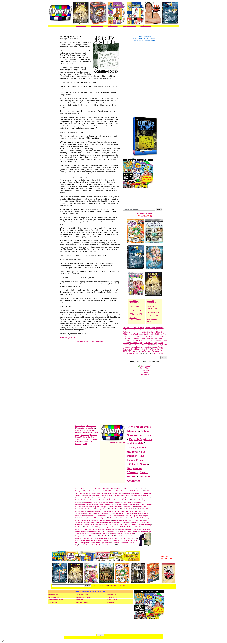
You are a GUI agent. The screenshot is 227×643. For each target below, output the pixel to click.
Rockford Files (107, 491)
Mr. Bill (136, 345)
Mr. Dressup (117, 493)
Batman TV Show (125, 529)
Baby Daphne (146, 493)
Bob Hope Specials (101, 524)
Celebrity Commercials (87, 545)
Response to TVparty (134, 470)
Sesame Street (89, 524)
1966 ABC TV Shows (121, 504)
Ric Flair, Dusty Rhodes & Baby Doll (87, 506)
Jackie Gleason (129, 533)
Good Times (127, 345)
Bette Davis (79, 518)
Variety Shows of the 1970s (137, 449)
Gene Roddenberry (95, 491)
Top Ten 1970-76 (147, 336)
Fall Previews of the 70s (141, 332)
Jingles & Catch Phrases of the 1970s (137, 349)
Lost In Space (105, 527)
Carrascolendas (106, 493)
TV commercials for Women (139, 351)
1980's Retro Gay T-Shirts (127, 524)
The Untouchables (98, 529)
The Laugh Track (135, 458)
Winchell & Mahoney (92, 495)
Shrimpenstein (80, 504)
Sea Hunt (117, 491)
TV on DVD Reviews (82, 594)
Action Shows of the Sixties (139, 433)
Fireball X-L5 (105, 495)
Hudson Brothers (117, 533)
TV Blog (85, 444)
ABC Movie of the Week (133, 511)
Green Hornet (136, 529)
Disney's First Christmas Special (86, 497)
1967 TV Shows (134, 504)
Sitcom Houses (130, 518)
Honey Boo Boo (130, 488)
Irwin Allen (87, 529)
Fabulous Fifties (87, 432)
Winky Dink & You (81, 520)
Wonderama (79, 524)
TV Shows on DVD (81, 26)
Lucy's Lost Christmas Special (85, 540)
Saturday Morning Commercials (112, 513)
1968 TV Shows (146, 504)
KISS (133, 506)
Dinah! (143, 345)
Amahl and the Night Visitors (100, 542)
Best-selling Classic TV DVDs (135, 319)
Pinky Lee (115, 527)
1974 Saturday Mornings (106, 502)
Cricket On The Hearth (129, 540)
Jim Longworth (52, 602)
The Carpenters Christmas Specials (107, 522)
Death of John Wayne (90, 502)
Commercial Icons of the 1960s (123, 520)
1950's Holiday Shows (82, 542)
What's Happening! (143, 518)
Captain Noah (124, 495)
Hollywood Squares (81, 536)
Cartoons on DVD (153, 312)
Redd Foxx (111, 518)
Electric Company (142, 515)
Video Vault (79, 430)
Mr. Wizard (115, 495)
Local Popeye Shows (92, 504)
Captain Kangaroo (131, 513)
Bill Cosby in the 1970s (131, 531)
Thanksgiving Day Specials (139, 495)
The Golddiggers (145, 531)
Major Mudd (126, 493)
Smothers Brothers (106, 520)
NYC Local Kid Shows (116, 515)
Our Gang (84, 531)
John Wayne (83, 491)
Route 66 (87, 522)
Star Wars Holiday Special (139, 334)
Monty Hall (96, 493)
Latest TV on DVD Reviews (134, 302)
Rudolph (98, 545)
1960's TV (104, 488)
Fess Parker (79, 527)
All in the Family (134, 338)
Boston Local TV (90, 515)
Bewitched (78, 502)
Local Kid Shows (125, 522)
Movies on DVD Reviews (152, 320)
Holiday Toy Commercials (84, 500)
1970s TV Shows (90, 533)
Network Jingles (136, 343)
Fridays (103, 506)
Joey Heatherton (124, 500)
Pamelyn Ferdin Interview (133, 347)
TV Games (120, 488)
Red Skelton (118, 506)
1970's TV (112, 488)
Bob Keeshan (103, 536)
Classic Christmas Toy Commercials (108, 540)
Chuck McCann (121, 502)
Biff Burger (158, 353)
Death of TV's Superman (140, 522)
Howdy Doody (88, 527)
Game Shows (85, 435)
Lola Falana (80, 533)
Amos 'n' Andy (130, 515)
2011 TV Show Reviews (97, 26)
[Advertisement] (132, 79)
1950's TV (96, 488)
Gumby (111, 536)
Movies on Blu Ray (113, 26)
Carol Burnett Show (111, 529)
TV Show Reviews (135, 310)
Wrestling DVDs (80, 599)
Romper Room (119, 511)
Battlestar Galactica (152, 340)
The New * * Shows (81, 441)
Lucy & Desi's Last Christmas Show (105, 500)
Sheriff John (80, 495)
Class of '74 (148, 343)
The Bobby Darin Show (101, 538)
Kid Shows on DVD (153, 316)
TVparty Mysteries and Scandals (139, 441)
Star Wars (127, 506)
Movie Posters (107, 545)
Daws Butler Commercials (92, 513)
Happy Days (158, 343)
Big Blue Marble (85, 493)
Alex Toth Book (140, 527)
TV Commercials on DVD (145, 216)
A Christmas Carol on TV (119, 542)
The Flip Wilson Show (122, 536)
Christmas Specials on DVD (152, 307)
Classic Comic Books (128, 509)
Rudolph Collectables (135, 502)
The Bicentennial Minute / (154, 347)
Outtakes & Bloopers (95, 511)
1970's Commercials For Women (112, 531)
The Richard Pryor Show (118, 538)
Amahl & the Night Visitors (141, 497)
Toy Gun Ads (138, 491)
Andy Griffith (140, 509)
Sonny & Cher (93, 520)
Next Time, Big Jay (67, 338)
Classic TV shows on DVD (151, 302)
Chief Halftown (136, 493)
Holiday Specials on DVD (129, 26)
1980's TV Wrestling (144, 524)
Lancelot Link (141, 506)
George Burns (132, 538)
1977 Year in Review (132, 336)
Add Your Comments (138, 478)
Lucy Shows (141, 488)
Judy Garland (88, 518)
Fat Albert (134, 500)
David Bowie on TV (103, 533)
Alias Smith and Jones (158, 334)
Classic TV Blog (135, 306)
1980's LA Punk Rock (127, 527)
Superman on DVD (127, 491)
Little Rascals (113, 524)
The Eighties (136, 453)
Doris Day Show (160, 345)
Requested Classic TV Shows (86, 436)
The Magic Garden (124, 497)
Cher (147, 509)
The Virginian (143, 500)
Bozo (92, 522)
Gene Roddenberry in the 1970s (142, 330)
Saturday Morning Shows (86, 428)
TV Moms (155, 351)
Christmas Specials (100, 518)
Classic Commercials (146, 26)
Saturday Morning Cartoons (107, 497)
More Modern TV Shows (89, 439)
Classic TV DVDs (53, 594)
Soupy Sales (139, 520)
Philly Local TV (103, 515)
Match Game (93, 536)
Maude (150, 345)
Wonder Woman (114, 509)
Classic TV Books (112, 599)
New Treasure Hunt (106, 504)
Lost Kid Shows (80, 426)
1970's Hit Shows (137, 464)
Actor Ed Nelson (137, 340)
